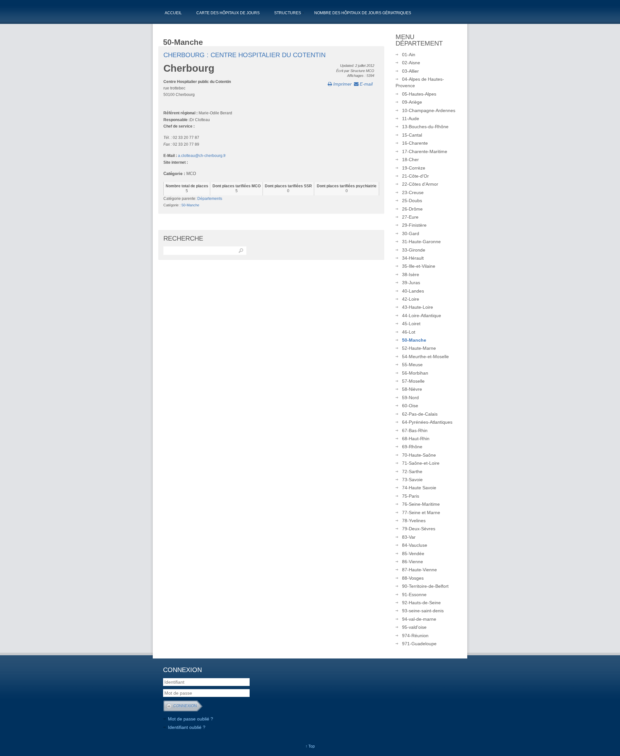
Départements (209, 198)
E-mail (365, 84)
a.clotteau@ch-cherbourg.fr (202, 155)
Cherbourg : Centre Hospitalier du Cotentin (244, 54)
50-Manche (190, 205)
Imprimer (342, 84)
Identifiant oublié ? (186, 727)
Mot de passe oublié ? (190, 718)
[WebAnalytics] (331, 670)
